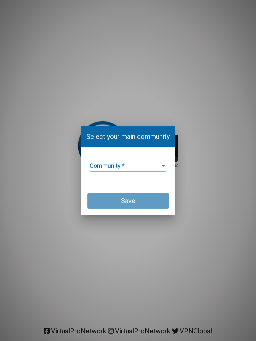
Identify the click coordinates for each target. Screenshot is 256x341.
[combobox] (128, 166)
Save (128, 201)
